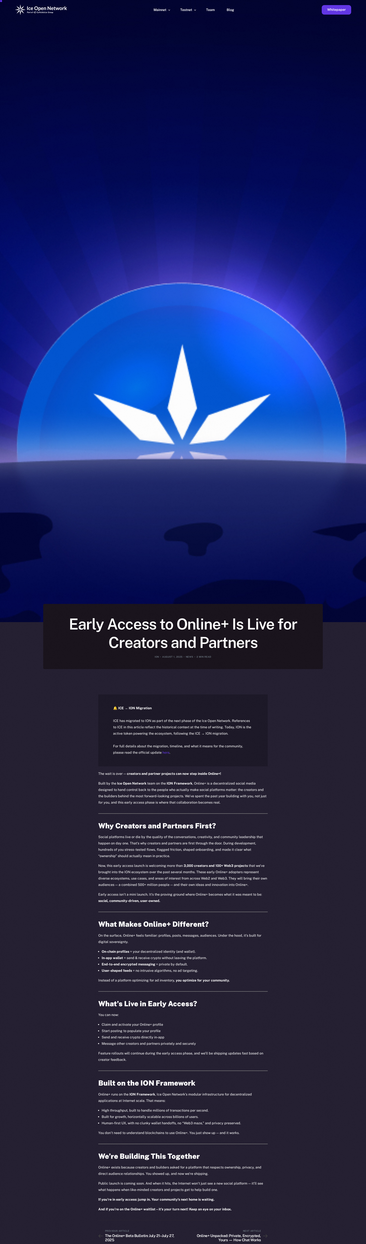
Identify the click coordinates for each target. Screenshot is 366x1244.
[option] (160, 1240)
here (165, 753)
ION (157, 657)
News (189, 657)
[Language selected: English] (258, 1240)
